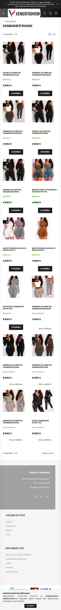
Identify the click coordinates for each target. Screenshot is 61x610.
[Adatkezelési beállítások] (47, 497)
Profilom (9, 530)
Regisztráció (11, 526)
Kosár (8, 535)
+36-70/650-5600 (41, 483)
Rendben (30, 606)
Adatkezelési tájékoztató (16, 559)
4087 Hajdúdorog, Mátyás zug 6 (36, 479)
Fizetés (8, 563)
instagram (41, 497)
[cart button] (56, 13)
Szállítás (9, 568)
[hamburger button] (3, 13)
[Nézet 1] (50, 34)
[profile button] (50, 13)
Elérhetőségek (11, 572)
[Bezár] (57, 4)
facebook (35, 497)
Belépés (9, 522)
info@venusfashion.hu (40, 487)
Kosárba (15, 93)
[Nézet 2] (54, 34)
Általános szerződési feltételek (18, 555)
